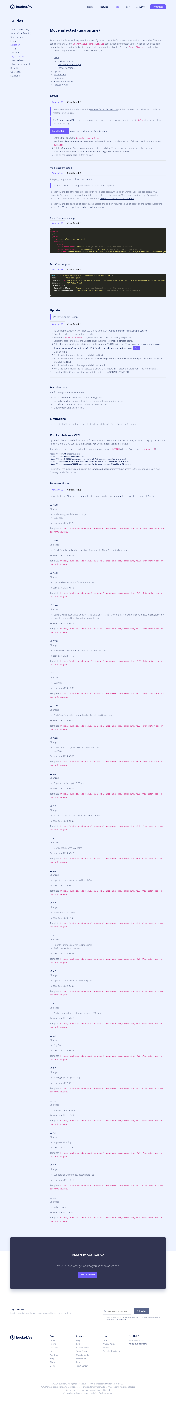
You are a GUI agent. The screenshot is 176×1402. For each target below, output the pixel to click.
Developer (15, 75)
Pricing (90, 7)
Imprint (106, 1347)
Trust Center (82, 1366)
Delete (15, 52)
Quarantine (18, 56)
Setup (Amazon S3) (19, 29)
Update (57, 71)
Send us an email (87, 1274)
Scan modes (16, 37)
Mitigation (15, 44)
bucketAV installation (97, 131)
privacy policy (121, 1319)
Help (117, 7)
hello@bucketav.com (138, 1343)
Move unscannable (21, 64)
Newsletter (81, 1358)
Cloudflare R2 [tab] (74, 102)
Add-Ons (54, 1355)
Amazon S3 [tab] (57, 102)
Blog (128, 7)
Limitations (59, 77)
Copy (136, 348)
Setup (57, 57)
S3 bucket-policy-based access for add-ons (83, 207)
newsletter (85, 496)
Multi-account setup (67, 61)
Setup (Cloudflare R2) (20, 33)
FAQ (78, 1344)
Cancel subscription (111, 1351)
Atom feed (72, 496)
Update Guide (82, 1355)
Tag (14, 48)
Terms (105, 1340)
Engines (14, 41)
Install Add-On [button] (58, 131)
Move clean (18, 60)
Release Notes (61, 84)
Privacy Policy (109, 1344)
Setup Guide (81, 1351)
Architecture (60, 74)
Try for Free (158, 7)
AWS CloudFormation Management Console (125, 330)
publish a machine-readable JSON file (136, 496)
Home (52, 1340)
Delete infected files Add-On (104, 109)
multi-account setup (82, 179)
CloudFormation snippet (69, 64)
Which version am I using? (65, 316)
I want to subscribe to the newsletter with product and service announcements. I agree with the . (133, 1318)
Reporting (15, 68)
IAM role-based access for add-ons (117, 198)
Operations (15, 71)
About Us (140, 7)
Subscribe (141, 1311)
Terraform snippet (66, 67)
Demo (52, 1366)
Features (104, 7)
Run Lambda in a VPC (64, 81)
